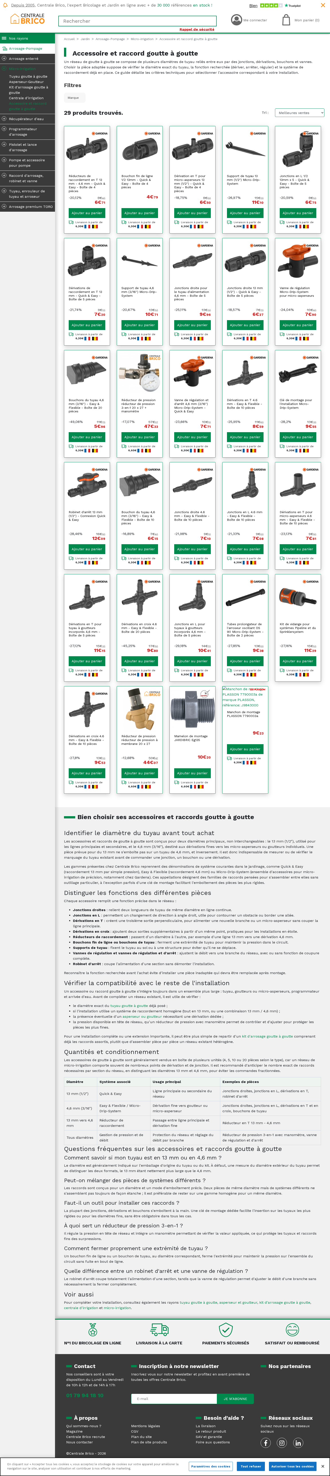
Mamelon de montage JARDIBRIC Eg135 (191, 738)
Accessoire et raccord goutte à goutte (28, 106)
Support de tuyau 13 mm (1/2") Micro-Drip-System (243, 179)
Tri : (265, 112)
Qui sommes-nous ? (83, 1426)
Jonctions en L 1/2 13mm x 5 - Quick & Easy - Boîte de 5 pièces (294, 181)
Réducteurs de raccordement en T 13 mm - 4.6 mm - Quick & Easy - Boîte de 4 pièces (87, 183)
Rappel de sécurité (197, 29)
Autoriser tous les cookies (292, 1466)
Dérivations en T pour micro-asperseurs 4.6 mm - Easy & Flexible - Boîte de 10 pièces (297, 517)
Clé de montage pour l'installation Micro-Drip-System (296, 403)
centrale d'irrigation (81, 1308)
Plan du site (141, 1437)
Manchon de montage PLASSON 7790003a (243, 714)
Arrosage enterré (21, 58)
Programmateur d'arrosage (20, 131)
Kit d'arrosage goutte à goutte (28, 90)
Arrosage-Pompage (25, 48)
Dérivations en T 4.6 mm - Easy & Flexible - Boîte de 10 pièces (244, 403)
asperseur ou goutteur (142, 1016)
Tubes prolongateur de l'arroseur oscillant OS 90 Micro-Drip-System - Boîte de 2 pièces (245, 629)
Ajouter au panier (87, 213)
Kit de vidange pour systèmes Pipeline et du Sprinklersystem (298, 628)
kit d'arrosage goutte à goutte (267, 1036)
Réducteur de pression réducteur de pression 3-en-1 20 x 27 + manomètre (138, 405)
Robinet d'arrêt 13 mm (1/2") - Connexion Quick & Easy (87, 515)
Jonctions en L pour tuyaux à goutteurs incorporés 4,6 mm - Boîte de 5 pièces (190, 629)
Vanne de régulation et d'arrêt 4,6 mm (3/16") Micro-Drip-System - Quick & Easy (191, 405)
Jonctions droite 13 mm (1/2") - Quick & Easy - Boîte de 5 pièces (245, 291)
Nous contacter (79, 1442)
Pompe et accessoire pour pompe (24, 162)
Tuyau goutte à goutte (28, 76)
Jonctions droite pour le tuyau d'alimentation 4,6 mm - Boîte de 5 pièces (191, 293)
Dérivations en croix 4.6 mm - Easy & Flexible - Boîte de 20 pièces (139, 628)
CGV (134, 1431)
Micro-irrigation (19, 68)
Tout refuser (251, 1466)
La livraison (206, 1426)
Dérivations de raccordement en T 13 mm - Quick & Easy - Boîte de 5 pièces (85, 293)
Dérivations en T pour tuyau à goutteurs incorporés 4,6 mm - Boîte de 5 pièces (85, 629)
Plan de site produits (149, 1442)
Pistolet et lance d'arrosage (20, 147)
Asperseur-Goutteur (26, 82)
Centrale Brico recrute (85, 1437)
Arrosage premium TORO (28, 206)
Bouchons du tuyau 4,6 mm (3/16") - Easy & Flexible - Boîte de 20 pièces (86, 405)
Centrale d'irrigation (26, 98)
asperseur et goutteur (238, 1302)
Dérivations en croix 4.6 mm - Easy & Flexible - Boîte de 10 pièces (86, 740)
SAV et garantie (209, 1437)
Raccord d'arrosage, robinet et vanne (23, 178)
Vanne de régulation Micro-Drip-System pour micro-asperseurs (297, 291)
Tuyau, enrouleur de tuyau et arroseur (24, 193)
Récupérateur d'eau (23, 118)
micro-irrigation (117, 1308)
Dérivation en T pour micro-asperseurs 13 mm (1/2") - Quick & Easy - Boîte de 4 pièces (189, 183)
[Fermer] (323, 1466)
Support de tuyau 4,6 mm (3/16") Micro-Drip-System (139, 291)
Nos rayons (18, 38)
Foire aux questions (213, 1442)
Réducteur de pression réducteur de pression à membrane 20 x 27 (139, 740)
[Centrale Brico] (28, 18)
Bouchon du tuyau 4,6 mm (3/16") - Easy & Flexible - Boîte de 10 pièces (138, 517)
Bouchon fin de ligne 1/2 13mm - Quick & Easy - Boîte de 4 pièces (137, 181)
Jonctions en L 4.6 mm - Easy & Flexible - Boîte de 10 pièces (244, 515)
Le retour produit (211, 1431)
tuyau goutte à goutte (129, 1006)
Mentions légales (145, 1426)
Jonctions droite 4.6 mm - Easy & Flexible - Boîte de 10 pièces (191, 515)
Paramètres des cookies (210, 1466)
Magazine (74, 1431)
